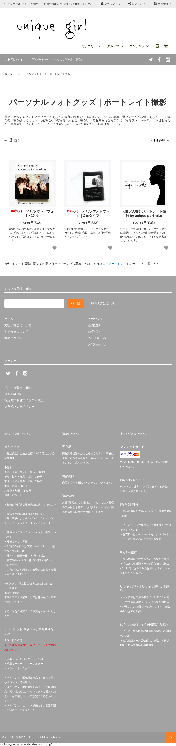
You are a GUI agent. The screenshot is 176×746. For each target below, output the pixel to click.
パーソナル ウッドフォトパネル (36, 213)
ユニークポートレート (114, 263)
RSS (7, 394)
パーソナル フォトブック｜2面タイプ (92, 213)
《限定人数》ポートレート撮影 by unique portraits (143, 213)
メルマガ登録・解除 (67, 59)
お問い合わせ (38, 59)
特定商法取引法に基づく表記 (23, 400)
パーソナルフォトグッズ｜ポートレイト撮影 (44, 74)
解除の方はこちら (103, 303)
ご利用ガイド (14, 59)
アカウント (111, 3)
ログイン (137, 3)
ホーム (8, 74)
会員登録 (163, 3)
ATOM (17, 394)
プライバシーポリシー (19, 406)
